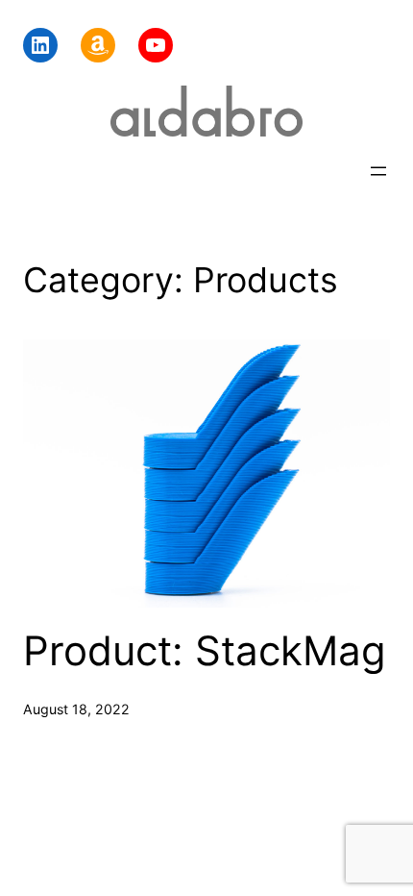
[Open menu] (378, 171)
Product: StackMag (204, 651)
